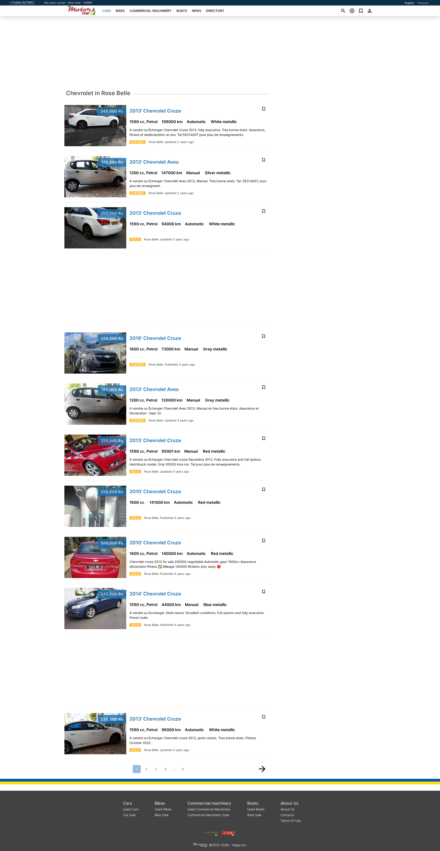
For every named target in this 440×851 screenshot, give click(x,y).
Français (423, 3)
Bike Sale (161, 815)
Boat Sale (254, 815)
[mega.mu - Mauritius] (200, 844)
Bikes (120, 11)
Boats (181, 11)
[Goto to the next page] (262, 769)
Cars (106, 11)
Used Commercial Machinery (208, 809)
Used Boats (255, 809)
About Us (289, 803)
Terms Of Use (290, 821)
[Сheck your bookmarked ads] (360, 10)
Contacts (287, 815)
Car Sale (129, 815)
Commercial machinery (150, 11)
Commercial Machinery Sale (208, 815)
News (196, 11)
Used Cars (131, 809)
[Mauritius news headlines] (228, 833)
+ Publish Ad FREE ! (22, 2)
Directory (215, 11)
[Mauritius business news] (211, 833)
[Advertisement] (220, 54)
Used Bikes (163, 809)
